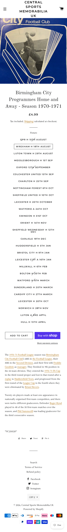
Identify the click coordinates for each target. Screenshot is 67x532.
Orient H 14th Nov (33, 222)
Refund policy (34, 471)
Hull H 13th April (33, 322)
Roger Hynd (56, 403)
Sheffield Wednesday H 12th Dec (33, 230)
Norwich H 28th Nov (33, 308)
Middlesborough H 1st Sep (33, 160)
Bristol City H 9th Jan (33, 252)
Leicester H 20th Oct (33, 301)
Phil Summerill (25, 411)
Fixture (33, 132)
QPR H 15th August (33, 139)
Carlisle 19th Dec (33, 238)
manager (21, 366)
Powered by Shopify (33, 509)
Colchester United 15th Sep (33, 174)
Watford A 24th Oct (33, 209)
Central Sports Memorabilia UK (33, 9)
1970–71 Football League (21, 354)
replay (8, 378)
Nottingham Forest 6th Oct (33, 188)
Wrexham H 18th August (33, 146)
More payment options (47, 343)
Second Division (24, 362)
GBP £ (32, 497)
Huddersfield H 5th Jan (33, 245)
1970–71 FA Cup (52, 370)
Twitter (35, 483)
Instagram (35, 488)
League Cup (29, 382)
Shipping (28, 121)
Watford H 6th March (33, 280)
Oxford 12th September (33, 167)
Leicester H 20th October (33, 202)
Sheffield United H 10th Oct (33, 195)
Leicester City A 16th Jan (33, 259)
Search (33, 462)
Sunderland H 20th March (33, 287)
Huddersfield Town (24, 378)
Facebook (35, 479)
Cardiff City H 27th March (33, 294)
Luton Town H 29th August (33, 153)
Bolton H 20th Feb (33, 273)
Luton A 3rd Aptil (33, 315)
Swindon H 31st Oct (33, 216)
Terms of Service (33, 467)
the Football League (42, 358)
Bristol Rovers (32, 387)
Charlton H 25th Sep (33, 181)
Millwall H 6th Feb (33, 266)
